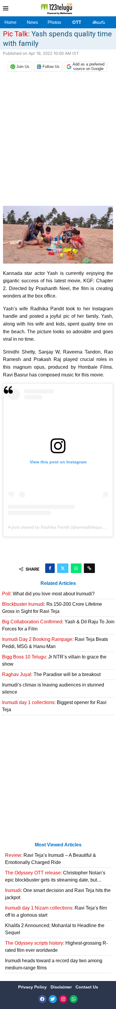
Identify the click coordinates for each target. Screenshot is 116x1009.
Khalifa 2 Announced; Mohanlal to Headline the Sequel (54, 929)
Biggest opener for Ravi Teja (54, 706)
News (32, 22)
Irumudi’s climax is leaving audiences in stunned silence (53, 688)
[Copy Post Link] (89, 568)
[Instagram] (63, 999)
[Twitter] (53, 999)
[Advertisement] (58, 140)
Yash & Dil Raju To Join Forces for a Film (58, 625)
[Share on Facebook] (50, 568)
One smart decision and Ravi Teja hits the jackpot (58, 894)
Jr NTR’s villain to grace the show (54, 660)
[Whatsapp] (74, 999)
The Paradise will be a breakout (51, 674)
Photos (54, 22)
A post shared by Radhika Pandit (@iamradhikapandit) (59, 527)
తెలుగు (99, 22)
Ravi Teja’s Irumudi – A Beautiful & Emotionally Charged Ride (50, 859)
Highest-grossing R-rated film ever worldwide (56, 947)
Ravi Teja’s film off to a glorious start (56, 911)
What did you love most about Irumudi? (48, 593)
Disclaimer (62, 987)
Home (10, 22)
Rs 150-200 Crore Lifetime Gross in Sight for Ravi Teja (52, 608)
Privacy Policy (33, 987)
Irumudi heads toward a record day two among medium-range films (53, 964)
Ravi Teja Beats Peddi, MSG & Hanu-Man (55, 643)
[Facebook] (42, 999)
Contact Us (87, 987)
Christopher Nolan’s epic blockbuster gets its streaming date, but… (55, 876)
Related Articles (58, 583)
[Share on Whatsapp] (76, 568)
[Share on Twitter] (62, 568)
